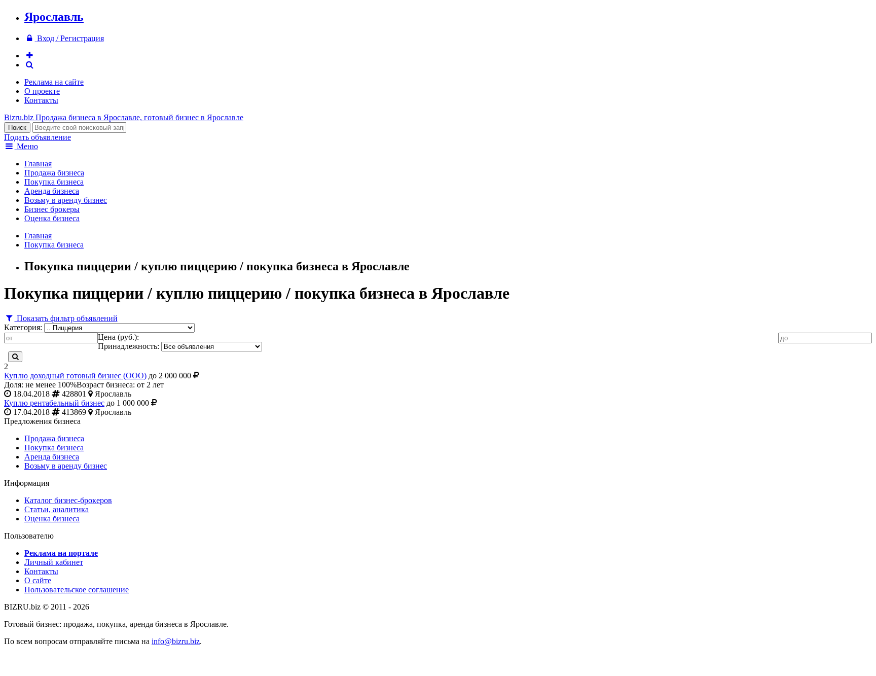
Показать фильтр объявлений (66, 318)
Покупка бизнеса (54, 181)
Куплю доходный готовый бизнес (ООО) (75, 375)
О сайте (37, 580)
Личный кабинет (53, 562)
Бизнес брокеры (52, 209)
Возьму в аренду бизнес (65, 200)
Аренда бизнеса (51, 191)
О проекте (42, 91)
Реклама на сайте (54, 82)
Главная (38, 163)
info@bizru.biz (176, 641)
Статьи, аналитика (56, 509)
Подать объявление (37, 137)
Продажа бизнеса (54, 172)
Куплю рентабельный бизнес (54, 403)
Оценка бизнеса (52, 218)
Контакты (41, 100)
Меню (26, 146)
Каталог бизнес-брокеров (68, 500)
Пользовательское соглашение (76, 589)
